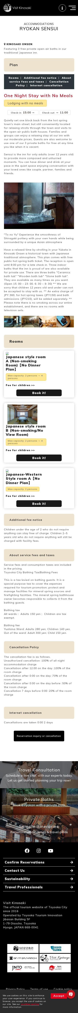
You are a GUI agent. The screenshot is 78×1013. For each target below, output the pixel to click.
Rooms (13, 77)
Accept (58, 996)
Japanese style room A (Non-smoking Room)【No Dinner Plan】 (26, 363)
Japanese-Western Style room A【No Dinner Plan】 (24, 478)
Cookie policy (63, 989)
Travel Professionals (24, 887)
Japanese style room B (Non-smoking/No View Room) (26, 430)
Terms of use (39, 989)
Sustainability (17, 879)
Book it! (39, 393)
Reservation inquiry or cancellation (39, 735)
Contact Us (15, 871)
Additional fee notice (40, 77)
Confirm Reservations (25, 862)
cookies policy (30, 1004)
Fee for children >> (20, 385)
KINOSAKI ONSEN (19, 44)
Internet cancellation (45, 85)
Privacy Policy (15, 989)
